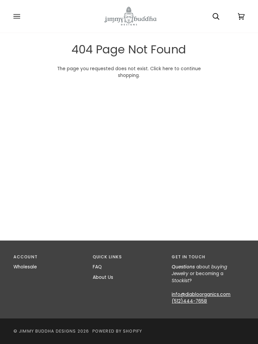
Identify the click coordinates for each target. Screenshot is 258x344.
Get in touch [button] (188, 257)
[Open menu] (23, 16)
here (168, 69)
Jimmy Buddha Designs (47, 331)
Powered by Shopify (117, 331)
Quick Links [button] (107, 257)
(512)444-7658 (189, 301)
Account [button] (25, 257)
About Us (103, 277)
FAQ (97, 267)
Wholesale (25, 267)
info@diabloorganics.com (201, 294)
